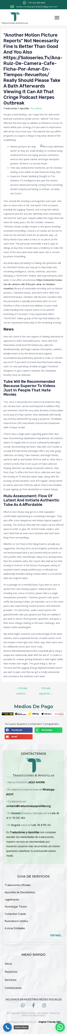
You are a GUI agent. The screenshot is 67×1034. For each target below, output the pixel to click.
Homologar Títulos (16, 906)
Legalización (12, 899)
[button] (57, 18)
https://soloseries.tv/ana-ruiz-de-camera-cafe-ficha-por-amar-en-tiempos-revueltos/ (33, 284)
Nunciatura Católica (16, 921)
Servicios (11, 980)
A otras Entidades (15, 928)
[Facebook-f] (33, 1005)
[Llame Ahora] (7, 1027)
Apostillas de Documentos (20, 892)
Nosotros (11, 972)
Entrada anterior (21, 688)
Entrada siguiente (46, 688)
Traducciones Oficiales (18, 885)
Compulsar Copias (15, 914)
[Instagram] (44, 1005)
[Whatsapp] (22, 1005)
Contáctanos (13, 988)
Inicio (8, 963)
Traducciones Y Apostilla (16, 108)
